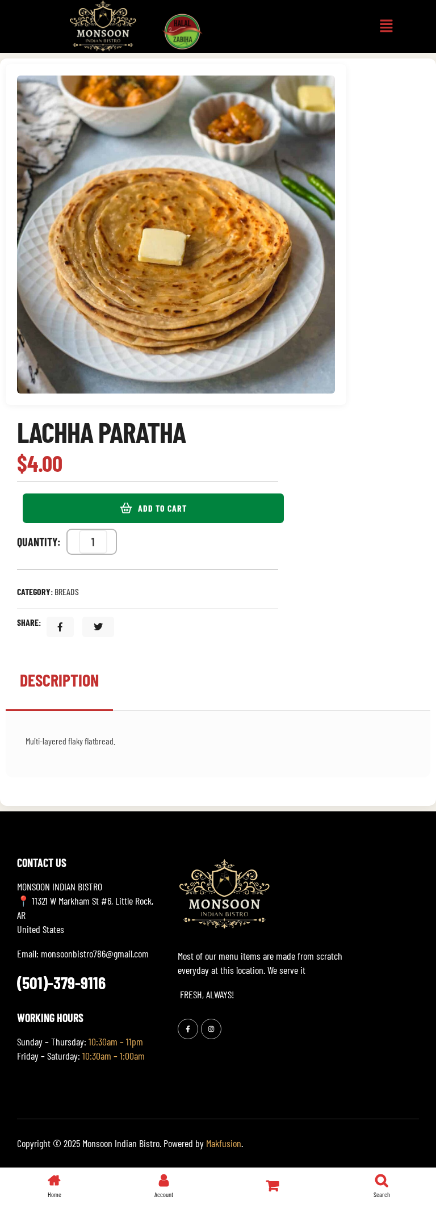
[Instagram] (211, 1029)
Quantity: (39, 542)
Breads (66, 591)
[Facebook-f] (188, 1029)
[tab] (59, 686)
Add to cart (162, 508)
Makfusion (223, 1143)
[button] (386, 26)
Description (59, 680)
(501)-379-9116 (61, 982)
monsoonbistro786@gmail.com (95, 953)
